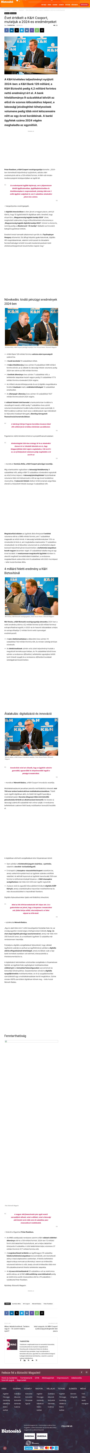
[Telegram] (22, 30)
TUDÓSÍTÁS (11, 25)
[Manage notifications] (5, 1448)
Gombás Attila (16, 1304)
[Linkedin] (11, 30)
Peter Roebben (48, 1304)
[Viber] (32, 30)
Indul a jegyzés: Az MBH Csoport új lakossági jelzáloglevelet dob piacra (46, 1328)
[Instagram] (86, 1372)
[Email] (42, 30)
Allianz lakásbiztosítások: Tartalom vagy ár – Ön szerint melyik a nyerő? (16, 1328)
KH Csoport (26, 1304)
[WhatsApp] (37, 30)
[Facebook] (6, 30)
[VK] (27, 30)
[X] (16, 30)
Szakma (14, 10)
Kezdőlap (7, 10)
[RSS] (30, 1360)
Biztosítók (13, 13)
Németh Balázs (36, 1304)
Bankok (21, 10)
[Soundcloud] (33, 1360)
